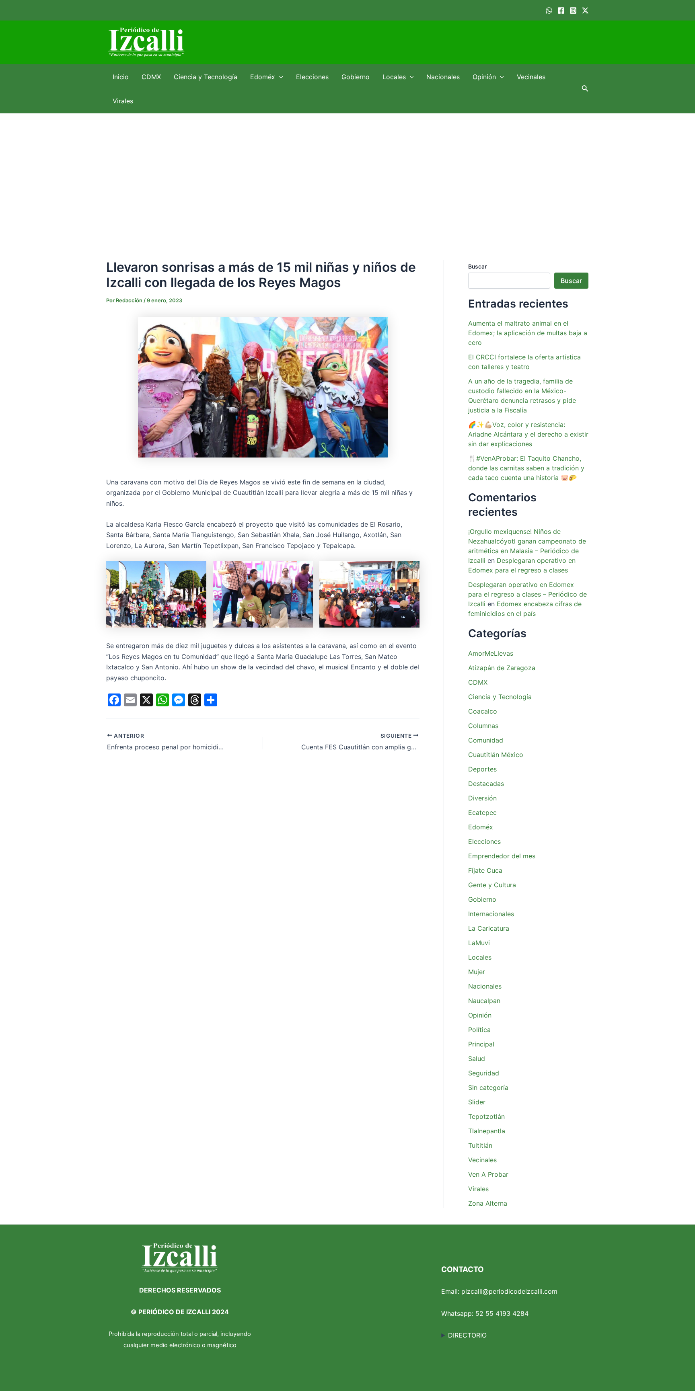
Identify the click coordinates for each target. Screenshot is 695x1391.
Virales (123, 101)
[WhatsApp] (549, 10)
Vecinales (531, 77)
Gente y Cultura (492, 885)
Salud (476, 1059)
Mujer (476, 972)
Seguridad (483, 1073)
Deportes (482, 769)
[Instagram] (573, 10)
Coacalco (482, 711)
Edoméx (262, 77)
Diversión (482, 798)
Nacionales (443, 77)
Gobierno (355, 77)
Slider (476, 1102)
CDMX (151, 77)
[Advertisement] (347, 173)
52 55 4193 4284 (501, 1313)
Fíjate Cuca (485, 870)
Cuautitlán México (495, 755)
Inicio (121, 77)
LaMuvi (479, 943)
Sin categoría (488, 1087)
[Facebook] (561, 10)
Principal (481, 1044)
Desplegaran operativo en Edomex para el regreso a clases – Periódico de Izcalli (527, 594)
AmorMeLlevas (490, 653)
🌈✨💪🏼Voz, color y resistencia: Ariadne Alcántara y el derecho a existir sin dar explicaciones (528, 434)
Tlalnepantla (486, 1131)
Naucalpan (484, 1001)
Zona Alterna (487, 1203)
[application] (279, 77)
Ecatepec (482, 812)
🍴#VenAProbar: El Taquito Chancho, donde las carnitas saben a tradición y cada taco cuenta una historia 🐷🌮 (526, 468)
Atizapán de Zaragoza (501, 668)
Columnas (483, 726)
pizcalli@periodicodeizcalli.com (509, 1291)
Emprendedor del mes (501, 856)
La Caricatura (488, 928)
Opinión (484, 77)
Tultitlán (480, 1145)
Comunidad (485, 740)
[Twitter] (585, 10)
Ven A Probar (488, 1174)
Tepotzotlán (486, 1116)
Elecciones (312, 77)
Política (479, 1030)
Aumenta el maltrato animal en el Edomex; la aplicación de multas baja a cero (527, 333)
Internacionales (491, 914)
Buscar (477, 266)
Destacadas (486, 784)
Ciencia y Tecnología (205, 77)
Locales (394, 77)
